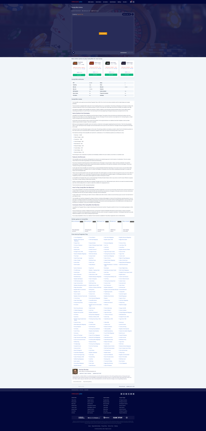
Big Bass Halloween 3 (108, 287)
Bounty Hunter (107, 262)
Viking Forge (121, 352)
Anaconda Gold (122, 283)
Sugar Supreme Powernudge (80, 337)
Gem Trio (106, 245)
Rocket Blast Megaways (79, 363)
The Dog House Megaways (94, 343)
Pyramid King (92, 356)
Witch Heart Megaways (124, 270)
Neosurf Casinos (90, 411)
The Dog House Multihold (94, 328)
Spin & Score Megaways (109, 256)
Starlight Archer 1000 (78, 251)
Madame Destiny (92, 341)
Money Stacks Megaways (94, 314)
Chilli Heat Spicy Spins (78, 281)
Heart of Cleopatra (93, 278)
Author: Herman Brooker (77, 10)
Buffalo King (76, 341)
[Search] (133, 2)
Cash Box (91, 359)
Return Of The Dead (78, 335)
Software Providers (123, 411)
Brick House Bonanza (78, 308)
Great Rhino (121, 247)
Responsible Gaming (96, 426)
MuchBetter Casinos (91, 407)
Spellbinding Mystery (108, 331)
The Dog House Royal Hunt (109, 281)
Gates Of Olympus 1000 (79, 356)
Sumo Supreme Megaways (94, 298)
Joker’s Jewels (77, 361)
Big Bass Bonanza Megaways (125, 237)
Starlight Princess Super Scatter (125, 272)
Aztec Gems (91, 363)
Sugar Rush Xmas (107, 312)
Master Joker (91, 247)
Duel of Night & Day (123, 268)
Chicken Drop (107, 300)
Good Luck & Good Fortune (79, 339)
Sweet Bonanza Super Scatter (110, 270)
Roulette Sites (106, 400)
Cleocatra (106, 304)
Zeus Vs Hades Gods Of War (125, 348)
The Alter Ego (107, 293)
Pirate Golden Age (108, 308)
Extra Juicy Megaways (108, 243)
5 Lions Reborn (92, 237)
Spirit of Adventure (78, 268)
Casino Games (98, 1)
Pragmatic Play (80, 14)
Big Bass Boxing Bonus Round (80, 285)
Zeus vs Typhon (77, 293)
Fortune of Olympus (78, 245)
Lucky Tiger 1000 (122, 245)
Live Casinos (105, 1)
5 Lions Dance (77, 298)
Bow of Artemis (92, 272)
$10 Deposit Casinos (123, 403)
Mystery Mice (77, 249)
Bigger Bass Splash (123, 239)
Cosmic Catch (122, 256)
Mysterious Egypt (122, 304)
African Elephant (77, 326)
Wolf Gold (121, 343)
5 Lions (90, 348)
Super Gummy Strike (78, 283)
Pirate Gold (106, 249)
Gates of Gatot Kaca (123, 260)
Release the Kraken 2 (108, 302)
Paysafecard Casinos (91, 405)
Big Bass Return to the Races (80, 289)
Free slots (125, 1)
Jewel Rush (91, 258)
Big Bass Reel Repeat (78, 278)
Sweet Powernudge (78, 258)
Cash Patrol (106, 335)
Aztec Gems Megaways (109, 237)
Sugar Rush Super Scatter (109, 251)
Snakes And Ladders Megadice (125, 331)
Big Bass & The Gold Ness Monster (111, 289)
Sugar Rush (121, 341)
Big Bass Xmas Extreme (109, 296)
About (89, 426)
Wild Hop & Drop (92, 283)
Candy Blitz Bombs (93, 300)
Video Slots (74, 400)
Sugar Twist (121, 253)
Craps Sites (105, 407)
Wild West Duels (92, 260)
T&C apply (83, 68)
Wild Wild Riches (122, 314)
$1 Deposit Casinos (123, 400)
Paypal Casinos (90, 400)
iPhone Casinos (122, 405)
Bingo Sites (105, 409)
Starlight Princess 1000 (124, 316)
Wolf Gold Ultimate (93, 253)
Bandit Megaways (123, 296)
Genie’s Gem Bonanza (123, 276)
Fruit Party (106, 278)
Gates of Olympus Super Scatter (95, 245)
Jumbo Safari (76, 262)
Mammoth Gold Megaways (94, 337)
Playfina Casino (130, 62)
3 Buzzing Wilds (107, 328)
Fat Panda (76, 328)
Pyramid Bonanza (123, 289)
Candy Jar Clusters (93, 302)
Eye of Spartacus (107, 285)
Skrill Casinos (90, 403)
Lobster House (122, 281)
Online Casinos (91, 1)
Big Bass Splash (107, 352)
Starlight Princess (92, 251)
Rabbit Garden (92, 308)
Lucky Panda (91, 281)
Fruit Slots (74, 411)
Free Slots (81, 389)
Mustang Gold (107, 359)
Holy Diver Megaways (123, 300)
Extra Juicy (76, 333)
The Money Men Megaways (94, 339)
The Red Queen (92, 324)
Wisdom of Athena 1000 (94, 316)
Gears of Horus (107, 258)
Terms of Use (110, 426)
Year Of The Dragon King (79, 354)
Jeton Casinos (90, 412)
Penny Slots (74, 401)
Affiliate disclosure (96, 10)
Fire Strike (76, 304)
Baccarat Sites (106, 403)
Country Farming (122, 326)
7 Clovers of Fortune (108, 314)
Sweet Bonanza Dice (108, 337)
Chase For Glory (77, 322)
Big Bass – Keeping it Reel (94, 270)
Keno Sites (105, 411)
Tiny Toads (76, 256)
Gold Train (91, 310)
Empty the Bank (92, 243)
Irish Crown (76, 247)
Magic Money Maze (78, 287)
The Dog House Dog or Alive (95, 318)
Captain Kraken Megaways (109, 260)
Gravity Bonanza (92, 296)
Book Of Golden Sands (109, 356)
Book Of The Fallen (123, 356)
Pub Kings (91, 322)
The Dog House (107, 350)
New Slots (74, 403)
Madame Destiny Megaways (125, 346)
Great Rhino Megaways (79, 352)
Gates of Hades (77, 260)
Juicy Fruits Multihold (108, 354)
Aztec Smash (122, 285)
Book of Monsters (77, 274)
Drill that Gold (122, 287)
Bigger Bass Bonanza (108, 363)
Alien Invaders (77, 264)
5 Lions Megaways (123, 363)
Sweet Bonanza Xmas (108, 339)
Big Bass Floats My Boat (94, 331)
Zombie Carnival (122, 337)
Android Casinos (122, 409)
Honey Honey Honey (78, 302)
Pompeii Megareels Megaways (125, 312)
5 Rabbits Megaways (78, 310)
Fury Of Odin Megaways (109, 333)
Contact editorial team (77, 381)
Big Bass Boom (122, 274)
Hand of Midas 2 (107, 310)
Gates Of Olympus (108, 365)
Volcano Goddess (122, 310)
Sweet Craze (91, 262)
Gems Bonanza (92, 326)
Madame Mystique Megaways (95, 276)
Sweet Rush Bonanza (123, 264)
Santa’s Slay (106, 316)
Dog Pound (91, 268)
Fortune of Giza (122, 243)
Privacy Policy (104, 426)
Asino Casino (113, 62)
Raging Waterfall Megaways (125, 262)
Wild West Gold (122, 359)
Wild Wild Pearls (77, 276)
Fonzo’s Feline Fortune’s (124, 278)
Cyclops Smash (92, 256)
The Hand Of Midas (108, 361)
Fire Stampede (107, 274)
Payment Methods (123, 412)
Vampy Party (122, 302)
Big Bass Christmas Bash (124, 354)
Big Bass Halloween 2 (93, 312)
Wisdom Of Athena (108, 326)
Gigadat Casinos (90, 409)
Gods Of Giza (77, 331)
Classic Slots (74, 407)
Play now (79, 74)
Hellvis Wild (106, 322)
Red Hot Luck (122, 333)
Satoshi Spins (77, 272)
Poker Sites (105, 405)
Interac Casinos (90, 401)
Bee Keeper (106, 268)
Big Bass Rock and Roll (78, 312)
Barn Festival (122, 361)
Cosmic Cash (91, 333)
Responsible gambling (87, 381)
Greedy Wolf (121, 291)
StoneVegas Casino (80, 63)
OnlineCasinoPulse (75, 389)
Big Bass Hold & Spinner (124, 328)
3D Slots (73, 412)
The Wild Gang (77, 270)
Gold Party (106, 247)
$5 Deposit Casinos (123, 401)
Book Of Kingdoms (78, 350)
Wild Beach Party (122, 339)
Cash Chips (91, 354)
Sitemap (116, 426)
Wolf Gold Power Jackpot (109, 348)
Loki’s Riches (91, 350)
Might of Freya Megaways (124, 258)
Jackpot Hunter (92, 291)
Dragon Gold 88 (122, 308)
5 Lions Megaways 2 (78, 237)
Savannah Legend (123, 293)
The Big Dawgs (77, 343)
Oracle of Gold (107, 283)
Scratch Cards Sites (107, 412)
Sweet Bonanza (92, 365)
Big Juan (106, 298)
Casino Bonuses (113, 1)
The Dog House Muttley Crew (110, 276)
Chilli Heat (91, 361)
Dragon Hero (77, 243)
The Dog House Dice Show (109, 253)
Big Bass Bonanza (77, 365)
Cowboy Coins (107, 324)
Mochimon (121, 322)
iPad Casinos (121, 407)
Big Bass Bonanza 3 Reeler (124, 249)
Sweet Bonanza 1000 (108, 318)
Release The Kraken (108, 341)
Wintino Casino (98, 62)
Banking (119, 1)
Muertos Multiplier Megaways (80, 253)
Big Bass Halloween (93, 352)
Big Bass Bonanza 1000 (94, 285)
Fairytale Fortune (77, 346)
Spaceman (76, 316)
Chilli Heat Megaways (93, 239)
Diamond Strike (77, 348)
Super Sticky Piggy (78, 300)
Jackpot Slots (74, 409)
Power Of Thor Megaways (94, 335)
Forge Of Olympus (123, 335)
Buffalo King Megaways (79, 359)
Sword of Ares (122, 251)
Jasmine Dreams (122, 324)
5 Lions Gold (106, 343)
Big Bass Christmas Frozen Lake (80, 296)
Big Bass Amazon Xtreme (109, 346)
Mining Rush (91, 289)
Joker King (106, 272)
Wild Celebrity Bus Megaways (80, 324)
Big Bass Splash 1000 (108, 239)
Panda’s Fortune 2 (93, 249)
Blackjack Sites (106, 401)
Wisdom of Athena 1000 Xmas (95, 287)
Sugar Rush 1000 (122, 318)
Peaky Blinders (92, 264)
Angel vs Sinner (122, 298)
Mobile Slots (74, 405)
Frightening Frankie (108, 291)
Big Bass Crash (77, 291)
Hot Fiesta (76, 314)
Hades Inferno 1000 (93, 274)
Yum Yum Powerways (93, 346)
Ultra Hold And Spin (123, 350)
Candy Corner (92, 293)
